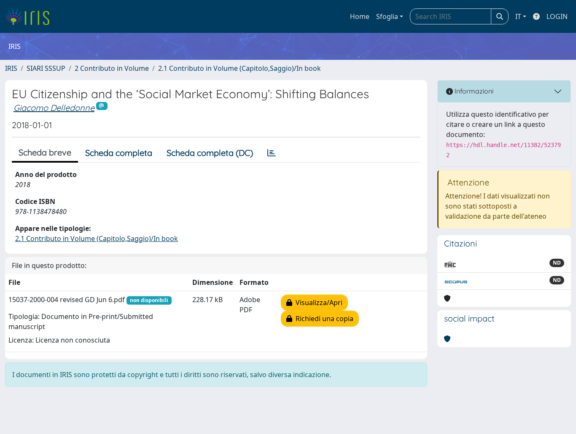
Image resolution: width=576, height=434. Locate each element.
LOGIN (557, 16)
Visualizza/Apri (317, 302)
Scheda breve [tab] (45, 152)
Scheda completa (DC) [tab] (210, 152)
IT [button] (518, 16)
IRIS (11, 68)
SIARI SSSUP (46, 68)
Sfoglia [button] (387, 16)
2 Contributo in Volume (112, 68)
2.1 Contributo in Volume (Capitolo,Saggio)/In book (239, 68)
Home (359, 16)
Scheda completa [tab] (118, 152)
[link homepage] (30, 16)
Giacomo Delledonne (53, 107)
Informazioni (473, 91)
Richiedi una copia (322, 318)
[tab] (271, 153)
